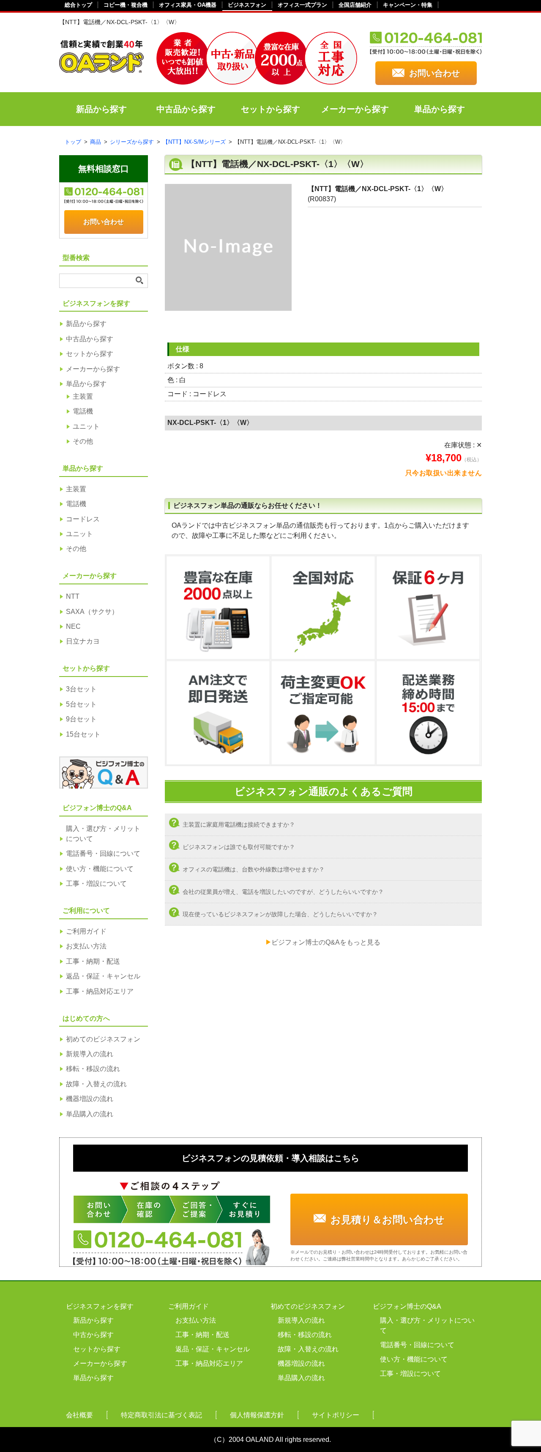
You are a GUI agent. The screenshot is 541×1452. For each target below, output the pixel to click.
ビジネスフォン (247, 5)
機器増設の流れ (89, 1098)
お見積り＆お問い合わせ (388, 1219)
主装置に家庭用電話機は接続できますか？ (239, 824)
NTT (72, 596)
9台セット (81, 719)
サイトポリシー (335, 1415)
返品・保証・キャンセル (103, 976)
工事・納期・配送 (93, 961)
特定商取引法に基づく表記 (161, 1415)
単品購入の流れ (89, 1114)
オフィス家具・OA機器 (187, 5)
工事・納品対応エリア (100, 991)
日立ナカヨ (83, 641)
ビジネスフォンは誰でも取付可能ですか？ (239, 847)
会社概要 (79, 1415)
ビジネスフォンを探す (100, 1306)
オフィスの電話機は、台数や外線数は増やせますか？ (254, 869)
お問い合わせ (434, 73)
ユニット (86, 426)
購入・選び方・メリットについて (103, 833)
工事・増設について (96, 883)
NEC (73, 626)
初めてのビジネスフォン (103, 1039)
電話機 (83, 411)
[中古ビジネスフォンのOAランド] (101, 69)
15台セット (83, 734)
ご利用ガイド (86, 931)
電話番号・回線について (103, 853)
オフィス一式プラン (302, 5)
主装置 (83, 396)
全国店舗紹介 (355, 5)
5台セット (81, 704)
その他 (83, 441)
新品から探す (101, 109)
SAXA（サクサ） (92, 611)
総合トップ (78, 5)
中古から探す (93, 1334)
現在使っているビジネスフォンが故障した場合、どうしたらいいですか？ (280, 914)
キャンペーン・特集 (407, 5)
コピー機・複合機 (126, 5)
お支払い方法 (86, 946)
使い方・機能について (100, 868)
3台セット (81, 689)
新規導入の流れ (89, 1053)
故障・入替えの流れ (96, 1084)
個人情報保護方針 (257, 1415)
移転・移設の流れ (93, 1068)
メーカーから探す (355, 109)
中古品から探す (186, 109)
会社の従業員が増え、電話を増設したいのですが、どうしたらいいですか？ (283, 891)
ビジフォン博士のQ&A (407, 1306)
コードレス (83, 519)
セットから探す (270, 109)
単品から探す (439, 109)
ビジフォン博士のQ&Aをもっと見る (325, 942)
